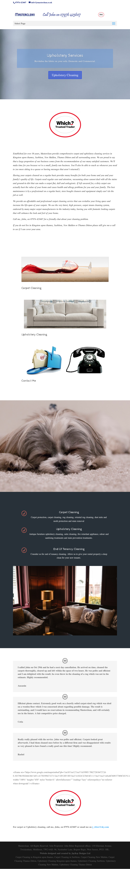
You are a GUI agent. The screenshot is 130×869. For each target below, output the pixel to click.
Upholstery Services (65, 55)
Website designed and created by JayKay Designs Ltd (65, 853)
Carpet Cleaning (31, 288)
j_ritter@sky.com (100, 827)
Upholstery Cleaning (65, 75)
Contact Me (28, 380)
